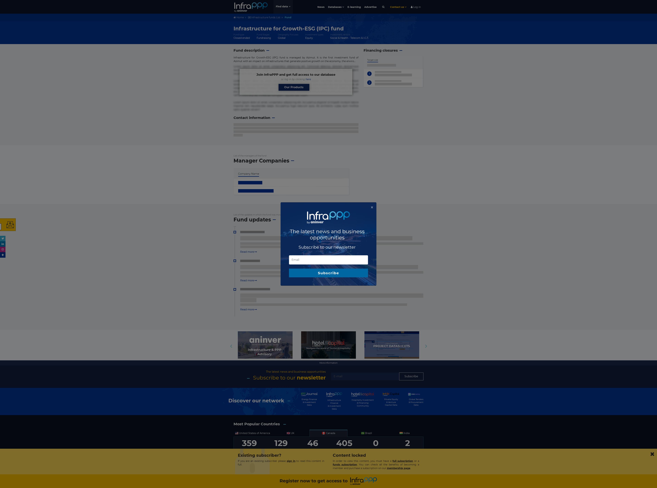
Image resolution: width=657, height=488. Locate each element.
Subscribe (328, 273)
